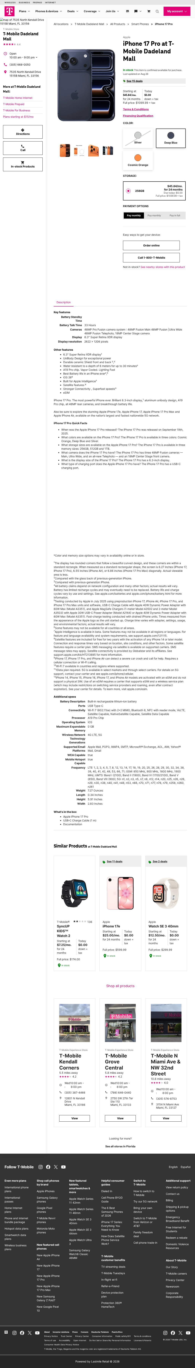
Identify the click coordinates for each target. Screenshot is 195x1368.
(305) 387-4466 (75, 1092)
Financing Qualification (138, 115)
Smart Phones (140, 24)
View (74, 1118)
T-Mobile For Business (16, 110)
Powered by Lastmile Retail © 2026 (97, 1361)
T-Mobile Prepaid (13, 104)
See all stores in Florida (120, 1146)
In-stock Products (23, 164)
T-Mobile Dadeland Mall (89, 24)
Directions (23, 131)
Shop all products (120, 986)
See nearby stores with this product (163, 267)
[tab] (64, 302)
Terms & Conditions (136, 109)
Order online (151, 245)
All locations (61, 24)
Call (23, 148)
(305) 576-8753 (166, 1098)
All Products (117, 24)
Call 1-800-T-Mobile (151, 257)
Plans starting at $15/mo (18, 116)
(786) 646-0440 (120, 1092)
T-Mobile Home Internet (17, 97)
